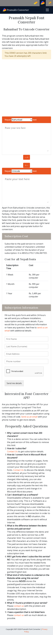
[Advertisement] (26, 87)
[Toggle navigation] (47, 9)
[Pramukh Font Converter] (16, 9)
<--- (26, 165)
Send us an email (29, 416)
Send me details (14, 383)
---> (26, 157)
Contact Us (12, 451)
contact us (19, 605)
